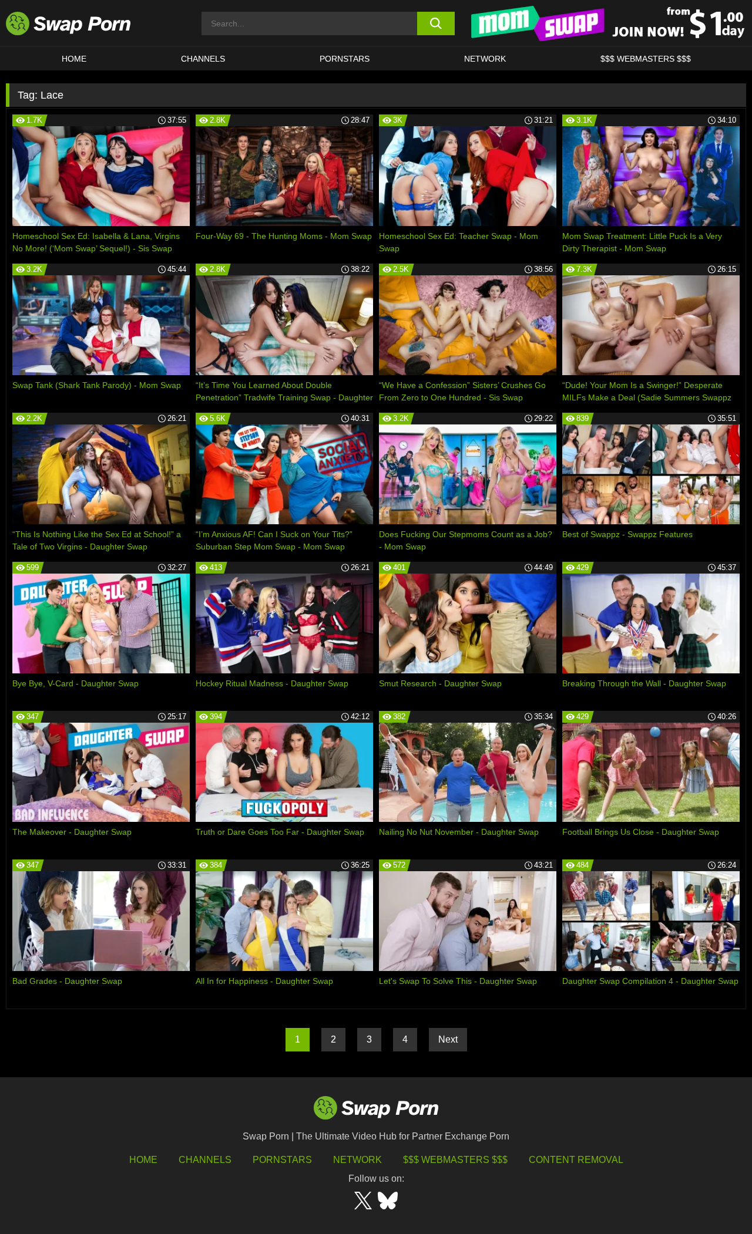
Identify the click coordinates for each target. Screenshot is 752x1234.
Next (448, 1039)
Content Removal (576, 1160)
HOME (143, 1160)
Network (485, 58)
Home (74, 58)
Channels (203, 58)
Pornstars (345, 58)
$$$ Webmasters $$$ (645, 58)
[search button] (436, 23)
